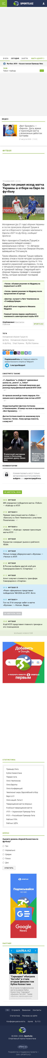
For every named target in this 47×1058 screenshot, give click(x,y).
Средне (8, 854)
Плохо (8, 858)
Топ (6, 846)
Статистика (15, 1016)
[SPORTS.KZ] (23, 906)
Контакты (37, 1010)
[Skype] (26, 353)
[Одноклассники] (7, 353)
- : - (41, 71)
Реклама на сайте (29, 1016)
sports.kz (38, 324)
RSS (38, 1021)
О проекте (16, 1010)
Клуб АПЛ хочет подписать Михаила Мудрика (19, 307)
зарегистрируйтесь (32, 478)
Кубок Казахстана (14, 773)
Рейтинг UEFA (12, 823)
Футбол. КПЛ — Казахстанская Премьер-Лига (25, 64)
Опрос (6, 833)
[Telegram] (29, 353)
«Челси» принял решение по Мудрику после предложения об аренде (23, 292)
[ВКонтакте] (4, 353)
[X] (15, 353)
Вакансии (26, 1010)
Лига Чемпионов (13, 781)
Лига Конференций (14, 788)
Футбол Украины (32, 343)
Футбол (7, 151)
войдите (16, 478)
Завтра (25, 58)
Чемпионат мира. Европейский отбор (22, 792)
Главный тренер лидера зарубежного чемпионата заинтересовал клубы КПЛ (21, 315)
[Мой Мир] (11, 353)
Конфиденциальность (16, 1021)
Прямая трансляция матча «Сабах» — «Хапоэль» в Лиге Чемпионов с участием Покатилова (22, 517)
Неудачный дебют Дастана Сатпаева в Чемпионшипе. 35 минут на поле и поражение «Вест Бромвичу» (23, 408)
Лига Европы (11, 785)
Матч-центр (37, 58)
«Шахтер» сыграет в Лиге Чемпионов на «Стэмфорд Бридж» (21, 300)
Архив (30, 1021)
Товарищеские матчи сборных (19, 804)
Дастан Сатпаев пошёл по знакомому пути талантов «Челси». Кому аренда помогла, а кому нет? (21, 418)
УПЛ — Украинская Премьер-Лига (20, 812)
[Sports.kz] (23, 3)
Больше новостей (23, 633)
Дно (7, 863)
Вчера (6, 58)
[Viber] (18, 353)
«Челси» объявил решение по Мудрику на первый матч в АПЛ (22, 285)
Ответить (9, 868)
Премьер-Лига (12, 769)
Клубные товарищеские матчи (19, 808)
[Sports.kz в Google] (23, 682)
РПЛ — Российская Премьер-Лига (20, 815)
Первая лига (11, 777)
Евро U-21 (10, 796)
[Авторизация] (44, 3)
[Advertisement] (24, 32)
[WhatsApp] (22, 353)
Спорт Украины (18, 343)
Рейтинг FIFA (11, 819)
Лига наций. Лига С (14, 800)
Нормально (10, 850)
